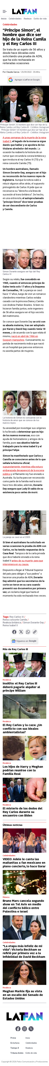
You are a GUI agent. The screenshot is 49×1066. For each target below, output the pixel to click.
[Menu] (4, 11)
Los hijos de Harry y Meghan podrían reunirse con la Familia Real (23, 770)
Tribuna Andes (17, 1053)
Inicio (4, 18)
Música (6, 897)
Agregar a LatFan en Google (24, 80)
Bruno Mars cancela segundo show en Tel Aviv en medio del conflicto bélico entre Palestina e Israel (23, 906)
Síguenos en (26, 641)
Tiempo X (17, 1048)
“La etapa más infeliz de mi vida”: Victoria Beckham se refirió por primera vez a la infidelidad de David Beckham (24, 951)
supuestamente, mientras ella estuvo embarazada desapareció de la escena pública (23, 470)
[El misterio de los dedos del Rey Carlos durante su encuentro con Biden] (24, 790)
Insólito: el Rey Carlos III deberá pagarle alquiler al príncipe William (21, 687)
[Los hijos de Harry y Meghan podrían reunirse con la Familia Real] (24, 748)
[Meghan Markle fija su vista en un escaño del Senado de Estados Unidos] (24, 972)
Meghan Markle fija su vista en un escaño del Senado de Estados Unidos (23, 994)
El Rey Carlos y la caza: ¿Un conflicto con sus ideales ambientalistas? (22, 728)
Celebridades (15, 18)
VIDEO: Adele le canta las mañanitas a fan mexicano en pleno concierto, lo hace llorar (24, 862)
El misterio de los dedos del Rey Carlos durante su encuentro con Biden (22, 812)
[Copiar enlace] (35, 632)
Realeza (27, 18)
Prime (17, 1038)
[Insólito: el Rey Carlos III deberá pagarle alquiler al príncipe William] (24, 665)
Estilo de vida (40, 18)
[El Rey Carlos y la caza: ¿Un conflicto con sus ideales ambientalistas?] (24, 706)
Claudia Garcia (12, 72)
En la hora (17, 1043)
